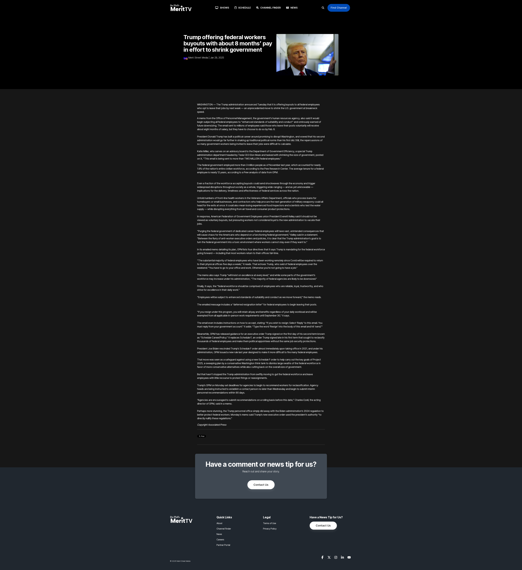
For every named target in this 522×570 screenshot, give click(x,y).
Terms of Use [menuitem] (269, 523)
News (293, 7)
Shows (223, 7)
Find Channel (339, 7)
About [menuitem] (219, 523)
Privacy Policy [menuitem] (269, 528)
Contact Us (261, 484)
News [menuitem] (219, 534)
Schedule (244, 7)
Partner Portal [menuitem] (223, 545)
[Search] (323, 8)
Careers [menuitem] (220, 539)
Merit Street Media (198, 57)
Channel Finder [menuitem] (224, 528)
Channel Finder (270, 7)
